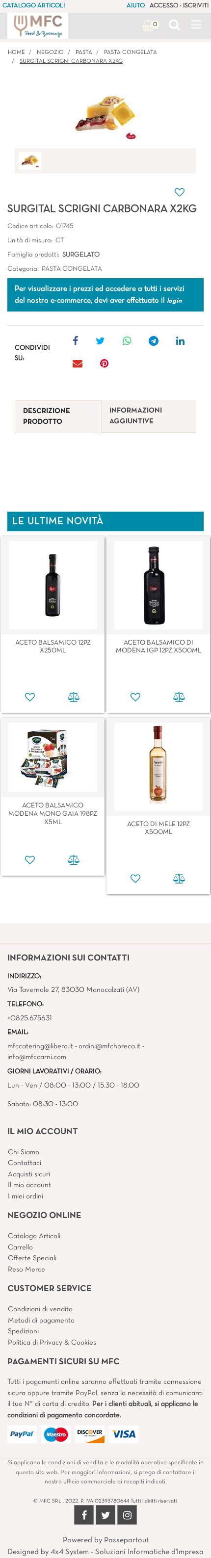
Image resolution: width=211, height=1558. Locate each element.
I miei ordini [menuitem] (25, 1196)
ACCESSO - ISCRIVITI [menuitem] (179, 6)
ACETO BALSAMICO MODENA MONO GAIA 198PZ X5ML (52, 814)
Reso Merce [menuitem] (26, 1269)
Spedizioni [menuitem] (23, 1331)
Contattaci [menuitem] (24, 1163)
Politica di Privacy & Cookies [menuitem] (52, 1342)
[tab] (58, 416)
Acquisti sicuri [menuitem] (29, 1174)
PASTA (84, 52)
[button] (105, 115)
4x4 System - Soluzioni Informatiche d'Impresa (127, 1552)
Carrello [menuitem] (20, 1247)
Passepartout (126, 1540)
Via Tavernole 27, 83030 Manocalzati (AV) (73, 990)
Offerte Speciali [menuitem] (32, 1258)
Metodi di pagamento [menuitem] (41, 1320)
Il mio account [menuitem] (29, 1185)
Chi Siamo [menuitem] (23, 1152)
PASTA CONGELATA (130, 52)
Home (16, 52)
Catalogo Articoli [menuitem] (34, 1236)
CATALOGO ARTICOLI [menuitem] (33, 6)
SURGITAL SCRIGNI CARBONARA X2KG (71, 61)
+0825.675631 (29, 1018)
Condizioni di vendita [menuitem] (40, 1309)
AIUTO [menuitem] (136, 6)
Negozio (50, 52)
